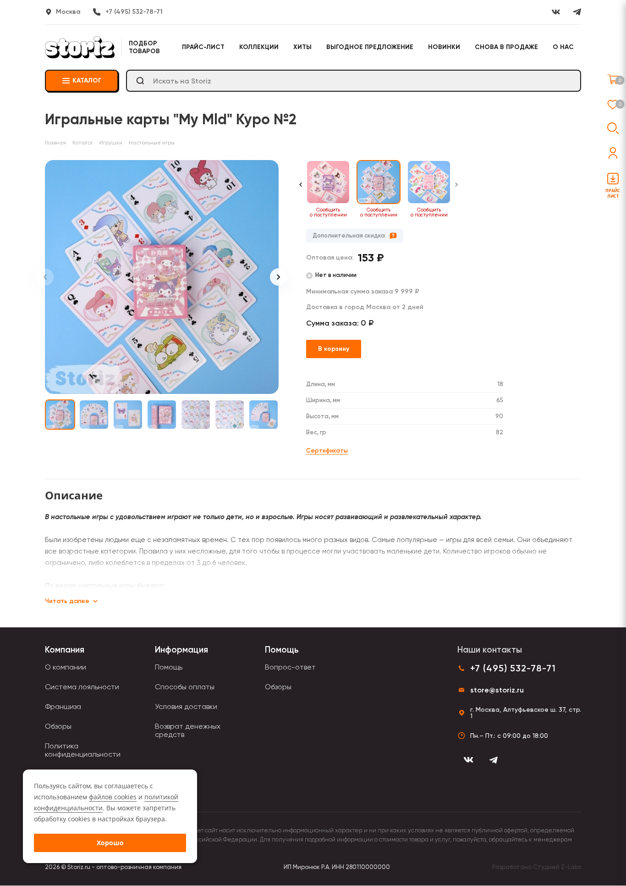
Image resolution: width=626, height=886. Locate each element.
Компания (64, 649)
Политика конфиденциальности (83, 750)
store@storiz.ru (497, 690)
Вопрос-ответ (290, 667)
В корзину (333, 349)
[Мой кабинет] (613, 153)
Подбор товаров (144, 47)
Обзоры (58, 726)
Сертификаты (327, 450)
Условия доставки (186, 706)
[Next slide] (278, 277)
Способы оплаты (184, 686)
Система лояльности (82, 686)
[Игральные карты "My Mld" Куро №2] (162, 277)
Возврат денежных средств (187, 730)
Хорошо (110, 842)
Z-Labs (571, 867)
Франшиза (63, 706)
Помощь (168, 667)
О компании (65, 667)
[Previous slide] (45, 277)
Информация (181, 649)
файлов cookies (113, 796)
